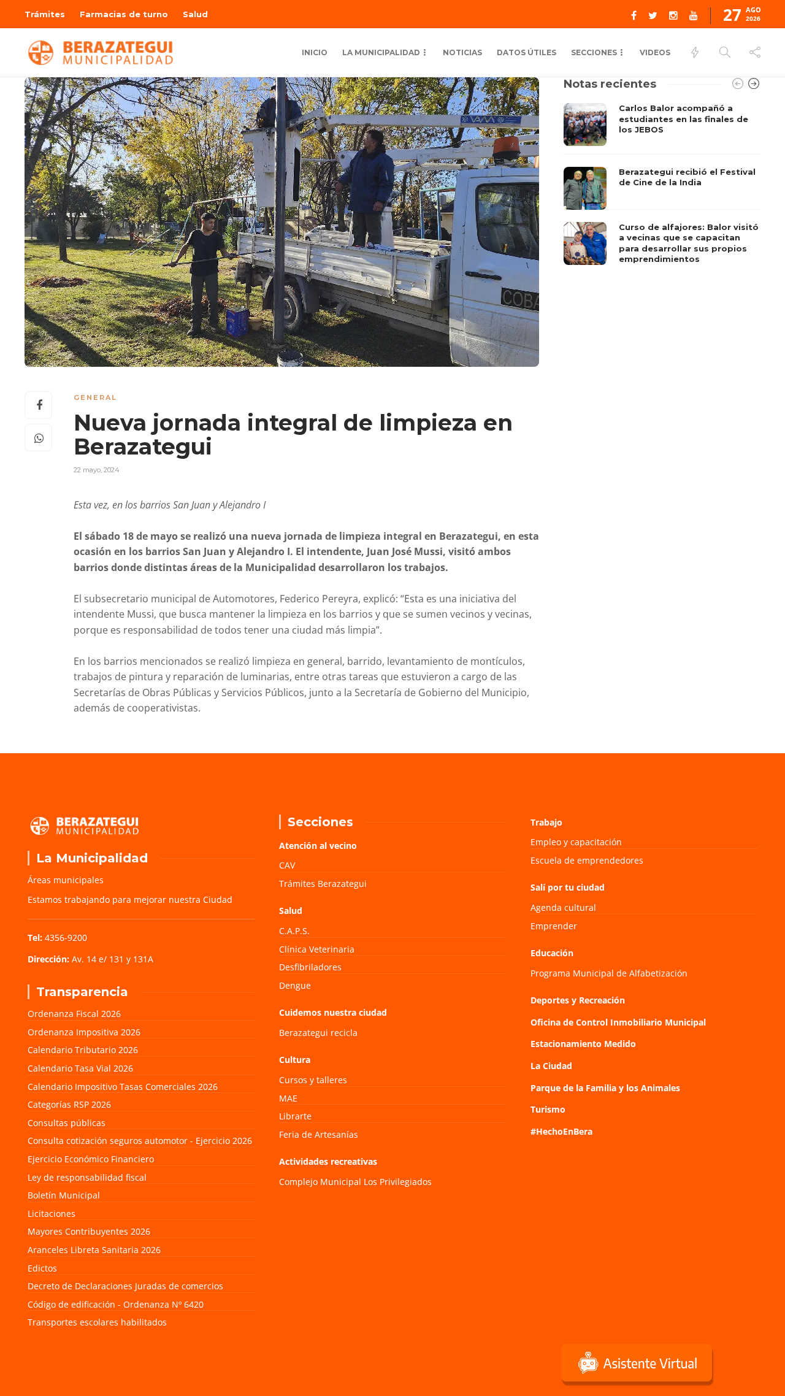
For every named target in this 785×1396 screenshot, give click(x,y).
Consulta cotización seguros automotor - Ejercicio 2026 (140, 1140)
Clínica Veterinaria (316, 949)
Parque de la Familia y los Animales (605, 1088)
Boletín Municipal (64, 1195)
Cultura (294, 1059)
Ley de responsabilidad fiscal (87, 1177)
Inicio (314, 52)
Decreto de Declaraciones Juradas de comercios (125, 1286)
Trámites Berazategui (323, 883)
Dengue (295, 985)
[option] (662, 187)
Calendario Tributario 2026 (83, 1050)
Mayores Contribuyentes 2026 (89, 1231)
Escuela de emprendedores (586, 860)
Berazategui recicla (318, 1032)
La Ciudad (551, 1066)
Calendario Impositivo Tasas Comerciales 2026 (123, 1086)
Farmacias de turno (124, 14)
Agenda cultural (563, 907)
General (95, 397)
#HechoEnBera (561, 1131)
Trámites (45, 14)
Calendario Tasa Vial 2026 (80, 1068)
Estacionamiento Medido (583, 1043)
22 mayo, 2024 (97, 470)
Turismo (547, 1109)
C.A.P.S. (294, 931)
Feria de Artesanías (318, 1134)
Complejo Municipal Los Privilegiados (355, 1181)
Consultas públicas (66, 1123)
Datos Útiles (526, 52)
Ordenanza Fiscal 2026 (74, 1013)
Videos (655, 52)
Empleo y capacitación (576, 842)
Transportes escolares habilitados (97, 1322)
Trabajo (546, 822)
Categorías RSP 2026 (69, 1104)
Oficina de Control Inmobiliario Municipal (618, 1022)
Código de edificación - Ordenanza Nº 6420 (116, 1304)
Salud (195, 14)
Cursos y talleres (313, 1080)
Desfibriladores (310, 967)
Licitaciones (51, 1213)
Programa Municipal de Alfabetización (608, 973)
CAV (287, 865)
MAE (288, 1098)
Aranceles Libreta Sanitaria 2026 (94, 1250)
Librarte (295, 1116)
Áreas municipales (66, 880)
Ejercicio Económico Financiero (91, 1159)
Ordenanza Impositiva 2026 (84, 1032)
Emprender (553, 926)
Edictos (42, 1268)
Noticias (462, 52)
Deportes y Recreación (577, 1000)
